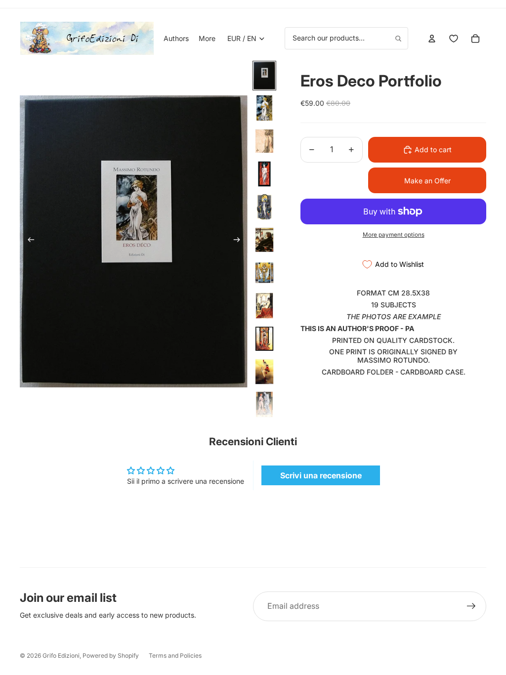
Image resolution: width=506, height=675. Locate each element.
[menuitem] (207, 38)
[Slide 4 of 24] (264, 174)
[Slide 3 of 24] (264, 141)
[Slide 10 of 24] (264, 371)
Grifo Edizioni (61, 655)
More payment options (393, 234)
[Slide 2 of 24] (264, 108)
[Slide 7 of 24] (264, 273)
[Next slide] (240, 242)
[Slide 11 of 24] (264, 404)
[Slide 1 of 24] (264, 75)
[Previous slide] (28, 242)
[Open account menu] (432, 38)
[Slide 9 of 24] (264, 338)
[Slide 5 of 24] (264, 206)
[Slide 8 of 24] (264, 305)
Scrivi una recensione (321, 475)
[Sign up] (471, 606)
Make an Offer (427, 180)
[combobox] (346, 38)
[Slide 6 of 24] (264, 239)
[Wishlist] (453, 38)
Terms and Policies (175, 655)
